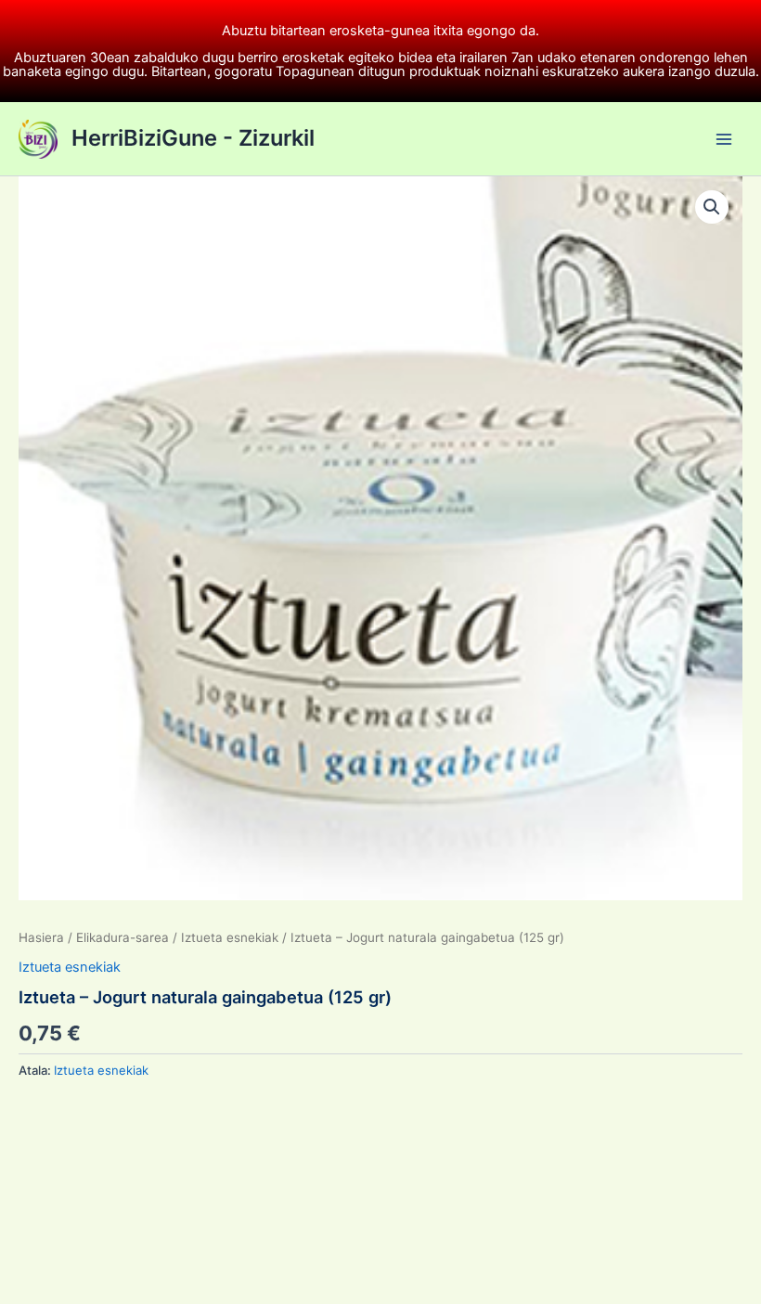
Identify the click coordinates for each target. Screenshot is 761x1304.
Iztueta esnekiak (229, 937)
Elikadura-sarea (122, 937)
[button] (712, 207)
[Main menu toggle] (723, 138)
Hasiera (41, 937)
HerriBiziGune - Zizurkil (193, 137)
